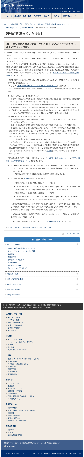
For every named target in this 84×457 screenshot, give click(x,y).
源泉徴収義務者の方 (15, 435)
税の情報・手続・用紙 (19, 24)
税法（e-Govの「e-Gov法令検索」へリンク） (24, 359)
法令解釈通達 (12, 361)
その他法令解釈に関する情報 (18, 364)
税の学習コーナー (13, 295)
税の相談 (11, 254)
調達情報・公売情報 (15, 391)
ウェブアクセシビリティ (34, 453)
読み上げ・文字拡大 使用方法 (38, 9)
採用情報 (11, 413)
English (21, 9)
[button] (23, 16)
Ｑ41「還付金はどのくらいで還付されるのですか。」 (37, 86)
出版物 (10, 344)
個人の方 (11, 430)
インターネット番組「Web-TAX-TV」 (21, 342)
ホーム (9, 16)
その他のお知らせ (14, 399)
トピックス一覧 (13, 383)
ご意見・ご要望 (9, 453)
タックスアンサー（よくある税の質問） (22, 251)
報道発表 (11, 386)
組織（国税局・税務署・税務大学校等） (22, 410)
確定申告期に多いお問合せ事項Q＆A (19, 28)
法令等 (8, 355)
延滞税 (49, 151)
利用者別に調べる (60, 9)
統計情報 (11, 347)
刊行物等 (9, 336)
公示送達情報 (12, 393)
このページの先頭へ (72, 234)
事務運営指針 (12, 366)
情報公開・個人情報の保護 (17, 421)
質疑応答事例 (12, 374)
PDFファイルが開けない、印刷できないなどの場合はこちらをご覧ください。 (30, 227)
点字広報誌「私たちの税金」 (18, 350)
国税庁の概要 (12, 408)
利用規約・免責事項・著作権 (54, 453)
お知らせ (9, 380)
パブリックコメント (15, 388)
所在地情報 (11, 446)
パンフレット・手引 (15, 339)
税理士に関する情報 (14, 284)
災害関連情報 (13, 263)
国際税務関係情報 (14, 265)
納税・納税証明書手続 (15, 279)
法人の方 (11, 432)
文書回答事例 (12, 372)
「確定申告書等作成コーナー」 (58, 158)
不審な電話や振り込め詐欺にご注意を (21, 396)
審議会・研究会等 (14, 418)
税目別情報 (12, 257)
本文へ (12, 9)
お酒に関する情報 (13, 289)
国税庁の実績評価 (14, 415)
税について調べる (36, 24)
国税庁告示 (12, 369)
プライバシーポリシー (73, 453)
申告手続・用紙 (12, 274)
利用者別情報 (11, 426)
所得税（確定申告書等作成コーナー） (59, 24)
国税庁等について (12, 404)
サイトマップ (75, 9)
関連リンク (20, 453)
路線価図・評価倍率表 (16, 260)
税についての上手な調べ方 (17, 268)
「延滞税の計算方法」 (53, 221)
